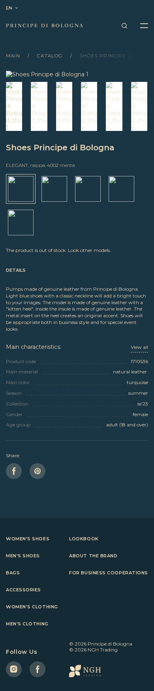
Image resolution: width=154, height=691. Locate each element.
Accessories (23, 590)
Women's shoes (27, 538)
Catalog (50, 56)
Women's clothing (32, 607)
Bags (13, 573)
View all (139, 347)
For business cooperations (108, 573)
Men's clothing (27, 624)
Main (14, 56)
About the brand (93, 555)
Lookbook (83, 538)
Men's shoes (23, 555)
